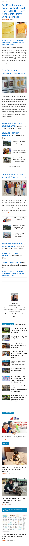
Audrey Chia (4, 473)
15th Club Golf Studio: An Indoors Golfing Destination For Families (18, 330)
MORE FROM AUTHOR (20, 324)
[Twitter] (7, 285)
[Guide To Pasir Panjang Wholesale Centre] (6, 370)
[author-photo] (14, 301)
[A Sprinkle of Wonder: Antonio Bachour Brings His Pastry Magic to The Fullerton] (6, 353)
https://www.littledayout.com (14, 305)
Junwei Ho (4, 540)
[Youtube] (14, 317)
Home (3, 1)
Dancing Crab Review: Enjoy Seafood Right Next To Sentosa (18, 345)
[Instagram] (9, 314)
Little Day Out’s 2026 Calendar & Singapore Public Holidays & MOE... (14, 536)
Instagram (20, 40)
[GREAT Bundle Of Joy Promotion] (7, 220)
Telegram (14, 42)
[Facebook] (3, 285)
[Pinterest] (10, 285)
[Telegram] (25, 285)
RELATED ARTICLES (8, 324)
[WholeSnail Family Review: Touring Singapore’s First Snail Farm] (6, 338)
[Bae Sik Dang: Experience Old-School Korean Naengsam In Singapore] (6, 363)
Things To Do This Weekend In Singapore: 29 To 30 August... (19, 234)
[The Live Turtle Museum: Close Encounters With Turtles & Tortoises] (7, 160)
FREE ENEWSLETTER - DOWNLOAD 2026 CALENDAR (13, 509)
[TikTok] (19, 314)
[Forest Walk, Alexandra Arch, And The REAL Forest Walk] (7, 143)
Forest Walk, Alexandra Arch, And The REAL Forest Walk (19, 143)
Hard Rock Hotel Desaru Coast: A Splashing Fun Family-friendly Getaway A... (14, 469)
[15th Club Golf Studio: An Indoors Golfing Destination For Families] (6, 330)
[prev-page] (3, 405)
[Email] (18, 285)
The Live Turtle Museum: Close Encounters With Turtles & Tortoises (19, 159)
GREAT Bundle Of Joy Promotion (14, 437)
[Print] (21, 285)
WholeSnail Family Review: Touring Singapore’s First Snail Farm (18, 338)
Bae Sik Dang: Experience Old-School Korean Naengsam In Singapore (18, 363)
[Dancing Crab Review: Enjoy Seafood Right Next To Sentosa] (6, 345)
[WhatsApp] (14, 285)
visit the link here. (7, 213)
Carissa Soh (6, 19)
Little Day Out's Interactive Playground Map (14, 265)
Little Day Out (5, 439)
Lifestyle (8, 1)
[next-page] (5, 405)
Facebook (5, 42)
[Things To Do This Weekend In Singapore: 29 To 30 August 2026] (7, 235)
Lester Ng (4, 504)
